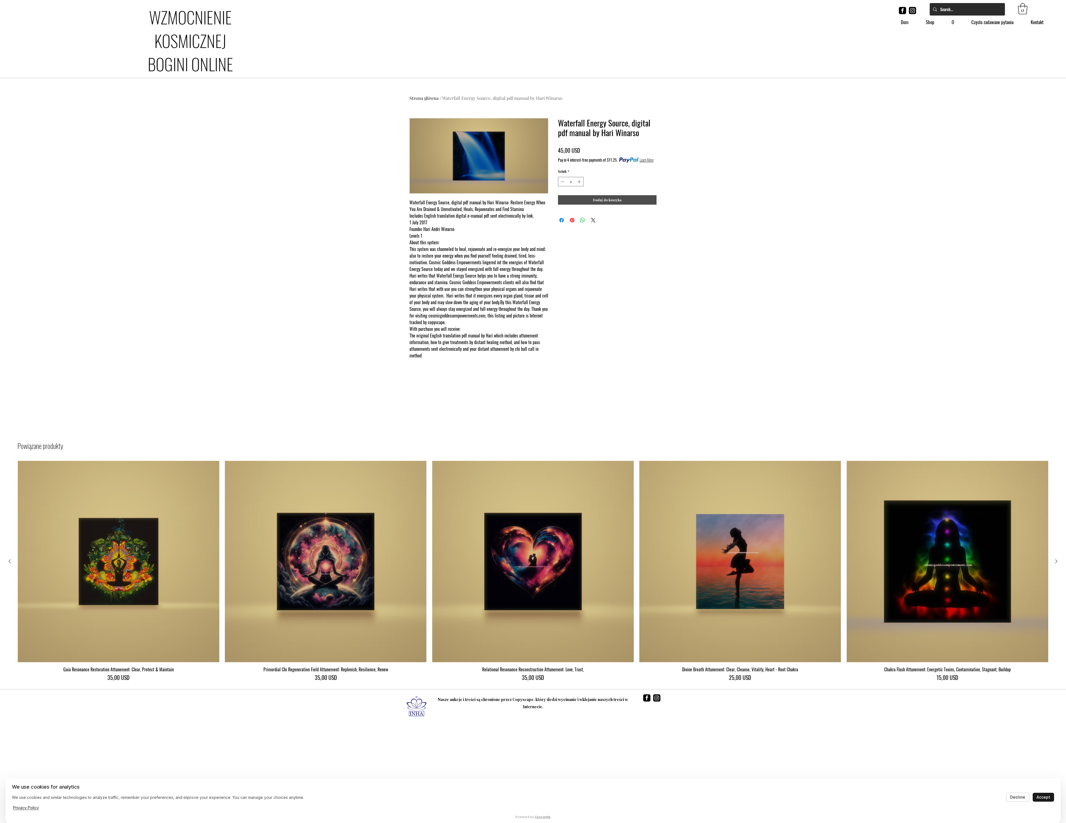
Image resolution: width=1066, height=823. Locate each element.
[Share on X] (593, 220)
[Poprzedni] (9, 561)
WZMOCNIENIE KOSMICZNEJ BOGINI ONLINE (190, 40)
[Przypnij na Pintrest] (572, 220)
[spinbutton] (571, 181)
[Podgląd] (118, 561)
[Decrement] (562, 181)
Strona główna (424, 98)
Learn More (646, 160)
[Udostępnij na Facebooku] (561, 220)
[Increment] (580, 181)
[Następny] (1056, 561)
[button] (1022, 8)
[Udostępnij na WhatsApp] (582, 220)
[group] (533, 571)
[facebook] (902, 10)
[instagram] (912, 10)
